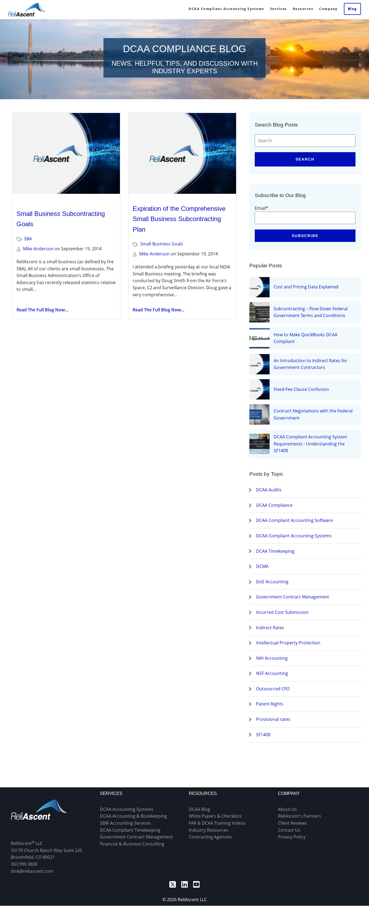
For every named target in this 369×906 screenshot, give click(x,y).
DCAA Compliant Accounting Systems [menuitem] (226, 8)
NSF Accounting (272, 673)
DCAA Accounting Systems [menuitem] (126, 809)
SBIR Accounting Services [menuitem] (125, 823)
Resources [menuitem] (303, 8)
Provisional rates (273, 719)
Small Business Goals (161, 244)
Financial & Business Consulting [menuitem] (132, 844)
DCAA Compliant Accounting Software (294, 520)
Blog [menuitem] (352, 8)
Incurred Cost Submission (282, 612)
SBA (28, 239)
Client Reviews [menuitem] (292, 823)
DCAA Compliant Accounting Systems (294, 536)
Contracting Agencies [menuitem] (210, 837)
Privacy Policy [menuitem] (292, 837)
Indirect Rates (270, 628)
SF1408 (263, 735)
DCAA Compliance (274, 505)
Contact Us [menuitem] (289, 830)
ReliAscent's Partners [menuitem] (299, 816)
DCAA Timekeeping (275, 551)
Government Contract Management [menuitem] (136, 837)
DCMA (262, 566)
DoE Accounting (272, 582)
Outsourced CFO (273, 689)
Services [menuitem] (278, 8)
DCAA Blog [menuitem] (199, 809)
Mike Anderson (38, 249)
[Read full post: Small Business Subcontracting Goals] (66, 156)
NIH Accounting (272, 658)
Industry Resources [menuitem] (208, 830)
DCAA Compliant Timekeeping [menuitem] (130, 830)
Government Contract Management (292, 597)
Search (305, 159)
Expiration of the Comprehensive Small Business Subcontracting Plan (179, 219)
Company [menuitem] (328, 8)
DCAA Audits (268, 490)
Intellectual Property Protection (288, 643)
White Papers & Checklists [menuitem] (215, 816)
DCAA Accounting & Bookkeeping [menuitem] (133, 816)
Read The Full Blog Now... (42, 310)
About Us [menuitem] (287, 809)
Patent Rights (269, 704)
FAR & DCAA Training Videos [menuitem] (217, 823)
